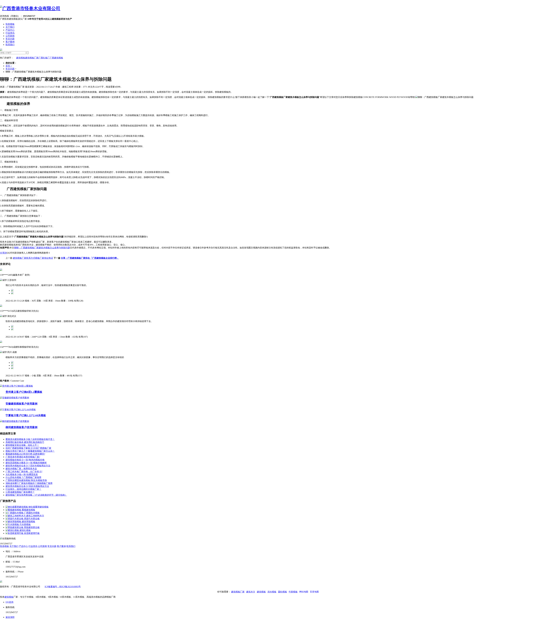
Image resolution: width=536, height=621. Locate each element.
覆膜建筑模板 (28, 510)
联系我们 (10, 44)
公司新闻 (10, 36)
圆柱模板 (282, 592)
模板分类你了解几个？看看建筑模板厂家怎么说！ (30, 451)
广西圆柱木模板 (32, 513)
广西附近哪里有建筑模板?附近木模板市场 (26, 480)
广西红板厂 (44, 58)
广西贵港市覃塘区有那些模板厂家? (23, 457)
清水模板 (271, 592)
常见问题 (10, 39)
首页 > (9, 66)
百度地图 (314, 592)
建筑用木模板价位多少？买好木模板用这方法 (28, 465)
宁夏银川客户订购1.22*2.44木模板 (26, 415)
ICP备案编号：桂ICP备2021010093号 (63, 586)
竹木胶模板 (25, 524)
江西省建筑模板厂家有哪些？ (20, 492)
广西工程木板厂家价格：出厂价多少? (24, 471)
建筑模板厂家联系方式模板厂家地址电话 (33, 258)
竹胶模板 (293, 592)
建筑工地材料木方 (35, 515)
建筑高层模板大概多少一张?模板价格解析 (26, 463)
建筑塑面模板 (28, 521)
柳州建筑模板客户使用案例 (21, 427)
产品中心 (10, 30)
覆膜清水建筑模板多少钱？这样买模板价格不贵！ (30, 439)
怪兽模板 (10, 24)
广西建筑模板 (56, 58)
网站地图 (303, 592)
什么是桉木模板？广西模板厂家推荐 (23, 477)
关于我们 (10, 27)
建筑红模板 (25, 530)
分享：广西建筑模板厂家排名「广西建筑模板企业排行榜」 (90, 258)
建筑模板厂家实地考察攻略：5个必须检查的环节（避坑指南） (36, 495)
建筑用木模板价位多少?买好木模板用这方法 (27, 486)
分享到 (3, 253)
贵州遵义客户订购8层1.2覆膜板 (24, 391)
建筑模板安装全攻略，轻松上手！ (22, 445)
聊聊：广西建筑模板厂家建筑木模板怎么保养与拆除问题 (42, 247)
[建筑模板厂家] (30, 8)
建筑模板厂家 (32, 58)
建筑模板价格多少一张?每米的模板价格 (25, 460)
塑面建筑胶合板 (32, 527)
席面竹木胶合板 (32, 518)
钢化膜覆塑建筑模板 (38, 507)
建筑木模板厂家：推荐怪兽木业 (21, 468)
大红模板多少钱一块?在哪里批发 (22, 474)
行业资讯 (10, 33)
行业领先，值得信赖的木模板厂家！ (23, 489)
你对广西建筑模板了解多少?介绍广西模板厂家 (28, 448)
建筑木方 (250, 592)
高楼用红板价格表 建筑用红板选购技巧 (25, 442)
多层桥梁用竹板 (32, 533)
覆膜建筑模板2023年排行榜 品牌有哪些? (25, 454)
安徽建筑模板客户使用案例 (21, 403)
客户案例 (10, 41)
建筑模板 (20, 58)
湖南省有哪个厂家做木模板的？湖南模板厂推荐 (29, 483)
